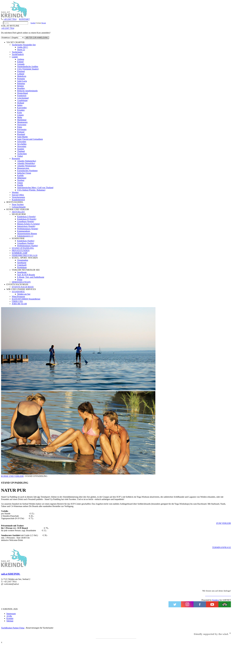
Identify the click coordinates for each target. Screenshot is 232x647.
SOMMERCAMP (19, 253)
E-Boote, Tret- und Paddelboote (30, 277)
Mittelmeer (21, 178)
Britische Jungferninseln (27, 91)
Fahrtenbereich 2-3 (25, 236)
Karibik (20, 175)
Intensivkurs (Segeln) (26, 226)
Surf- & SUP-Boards (26, 275)
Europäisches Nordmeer (27, 170)
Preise (19, 279)
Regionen (16, 158)
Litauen (20, 115)
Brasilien (21, 88)
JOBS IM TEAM (19, 304)
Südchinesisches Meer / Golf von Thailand (35, 187)
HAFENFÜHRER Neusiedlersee (26, 299)
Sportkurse (21, 262)
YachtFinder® (18, 54)
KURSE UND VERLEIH (12, 476)
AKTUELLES (18, 212)
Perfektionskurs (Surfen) (27, 245)
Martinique (21, 120)
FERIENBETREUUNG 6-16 (24, 255)
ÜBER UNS (17, 301)
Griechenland (23, 98)
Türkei (20, 156)
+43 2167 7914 (9, 19)
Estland (20, 62)
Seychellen (21, 144)
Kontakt (9, 618)
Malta (19, 117)
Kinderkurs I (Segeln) (26, 216)
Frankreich (21, 95)
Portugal (20, 132)
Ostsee (20, 183)
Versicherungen (18, 197)
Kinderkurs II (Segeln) (26, 219)
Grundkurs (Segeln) (25, 221)
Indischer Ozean (24, 173)
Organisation (22, 260)
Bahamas (21, 83)
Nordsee (20, 180)
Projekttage (22, 267)
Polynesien (21, 129)
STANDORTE (18, 291)
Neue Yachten (18, 204)
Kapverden (22, 108)
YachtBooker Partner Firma (12, 628)
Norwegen (21, 124)
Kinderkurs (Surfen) (25, 241)
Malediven (21, 76)
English (33, 23)
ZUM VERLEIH (223, 523)
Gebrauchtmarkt (19, 207)
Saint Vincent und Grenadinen (30, 139)
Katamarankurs (23, 231)
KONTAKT (24, 19)
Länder (15, 57)
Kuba (19, 112)
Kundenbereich (18, 199)
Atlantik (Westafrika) (26, 163)
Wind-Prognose (18, 296)
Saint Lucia (22, 81)
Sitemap (9, 621)
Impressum (11, 613)
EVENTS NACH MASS (23, 287)
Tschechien (22, 154)
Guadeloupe (22, 100)
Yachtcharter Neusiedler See (24, 45)
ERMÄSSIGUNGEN (21, 282)
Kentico (215, 600)
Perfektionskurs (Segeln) (27, 229)
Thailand (21, 151)
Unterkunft (21, 265)
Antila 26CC (22, 47)
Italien (19, 105)
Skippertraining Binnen (27, 233)
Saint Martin (22, 137)
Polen (19, 127)
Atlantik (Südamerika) (26, 161)
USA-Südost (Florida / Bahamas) (31, 190)
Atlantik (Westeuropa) (26, 166)
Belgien (20, 86)
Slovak (43, 23)
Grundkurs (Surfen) (25, 243)
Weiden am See (23, 294)
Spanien (20, 149)
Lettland (20, 74)
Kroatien (21, 110)
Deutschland (22, 93)
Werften (15, 192)
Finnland (21, 71)
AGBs (9, 616)
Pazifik (20, 185)
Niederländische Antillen (27, 66)
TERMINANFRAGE (221, 547)
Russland (21, 134)
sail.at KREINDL (10, 573)
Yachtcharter (17, 52)
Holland (20, 103)
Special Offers (18, 195)
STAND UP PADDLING (23, 248)
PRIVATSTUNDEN (21, 250)
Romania (21, 78)
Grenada (20, 64)
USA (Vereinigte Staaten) (28, 69)
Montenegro (22, 122)
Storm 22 (21, 49)
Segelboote (22, 272)
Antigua (20, 59)
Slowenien (21, 146)
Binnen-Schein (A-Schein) (28, 224)
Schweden (21, 141)
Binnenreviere (23, 168)
